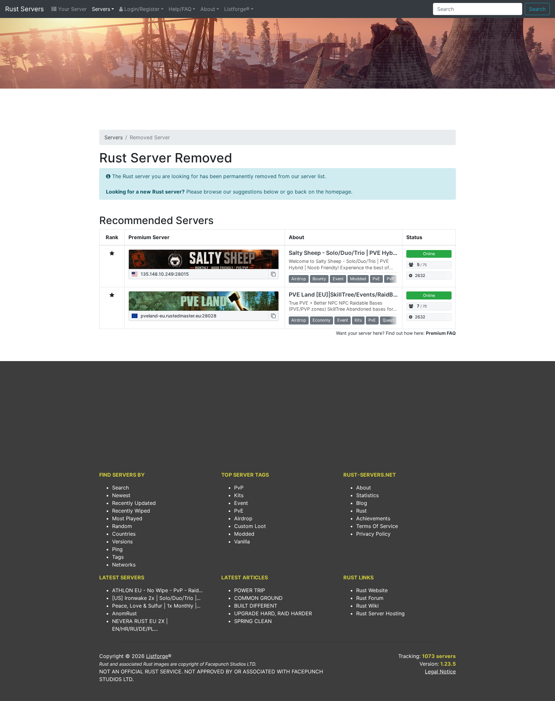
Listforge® (237, 9)
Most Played (127, 518)
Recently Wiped (131, 510)
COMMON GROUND (258, 598)
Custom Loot (250, 526)
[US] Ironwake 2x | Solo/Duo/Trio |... (156, 598)
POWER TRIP (249, 590)
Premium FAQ (441, 333)
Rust (361, 510)
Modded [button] (358, 278)
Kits (238, 495)
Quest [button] (388, 320)
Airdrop (243, 518)
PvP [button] (390, 278)
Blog (361, 503)
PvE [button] (376, 278)
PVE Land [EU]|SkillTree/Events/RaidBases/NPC (354, 294)
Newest (121, 495)
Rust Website (372, 590)
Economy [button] (321, 320)
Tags (118, 557)
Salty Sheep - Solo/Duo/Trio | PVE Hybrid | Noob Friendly (366, 252)
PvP (238, 487)
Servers (101, 9)
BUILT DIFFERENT (255, 605)
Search (537, 9)
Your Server (72, 9)
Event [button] (338, 278)
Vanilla (242, 541)
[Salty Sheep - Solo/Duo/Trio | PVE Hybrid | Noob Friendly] (203, 259)
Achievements (373, 518)
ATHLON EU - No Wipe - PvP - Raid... (157, 590)
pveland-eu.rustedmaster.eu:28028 (177, 315)
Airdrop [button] (298, 278)
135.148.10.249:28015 (164, 274)
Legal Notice (440, 671)
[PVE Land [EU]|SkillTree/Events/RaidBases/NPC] (203, 301)
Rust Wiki (367, 605)
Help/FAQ (180, 9)
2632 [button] (420, 275)
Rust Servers (24, 9)
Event (241, 503)
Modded (244, 534)
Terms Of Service (377, 526)
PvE (238, 510)
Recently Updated (134, 503)
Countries (124, 534)
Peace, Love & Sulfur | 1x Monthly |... (156, 605)
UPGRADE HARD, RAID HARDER (273, 613)
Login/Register (141, 9)
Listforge (157, 656)
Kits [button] (358, 320)
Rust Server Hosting (380, 613)
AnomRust (124, 613)
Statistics (367, 495)
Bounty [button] (319, 278)
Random (122, 526)
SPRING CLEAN (253, 621)
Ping (117, 549)
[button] (273, 274)
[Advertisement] (277, 111)
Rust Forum (369, 598)
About (207, 9)
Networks (124, 564)
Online (429, 253)
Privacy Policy (373, 534)
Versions (122, 541)
